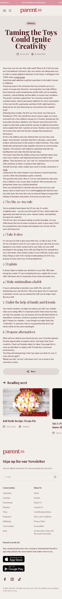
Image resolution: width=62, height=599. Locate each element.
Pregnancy (7, 516)
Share (33, 371)
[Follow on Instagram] (12, 579)
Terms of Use (12, 591)
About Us (38, 502)
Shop (5, 531)
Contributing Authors (42, 512)
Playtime (6, 507)
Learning (6, 498)
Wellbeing (31, 23)
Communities (8, 526)
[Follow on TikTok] (19, 579)
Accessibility (39, 526)
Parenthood (7, 502)
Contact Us (38, 507)
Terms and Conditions (42, 516)
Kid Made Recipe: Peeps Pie (19, 421)
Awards (37, 498)
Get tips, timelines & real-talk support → (33, 3)
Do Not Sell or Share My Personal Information (44, 532)
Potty (5, 512)
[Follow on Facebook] (5, 579)
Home (36, 493)
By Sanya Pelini (40, 54)
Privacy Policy (39, 521)
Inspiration (7, 493)
